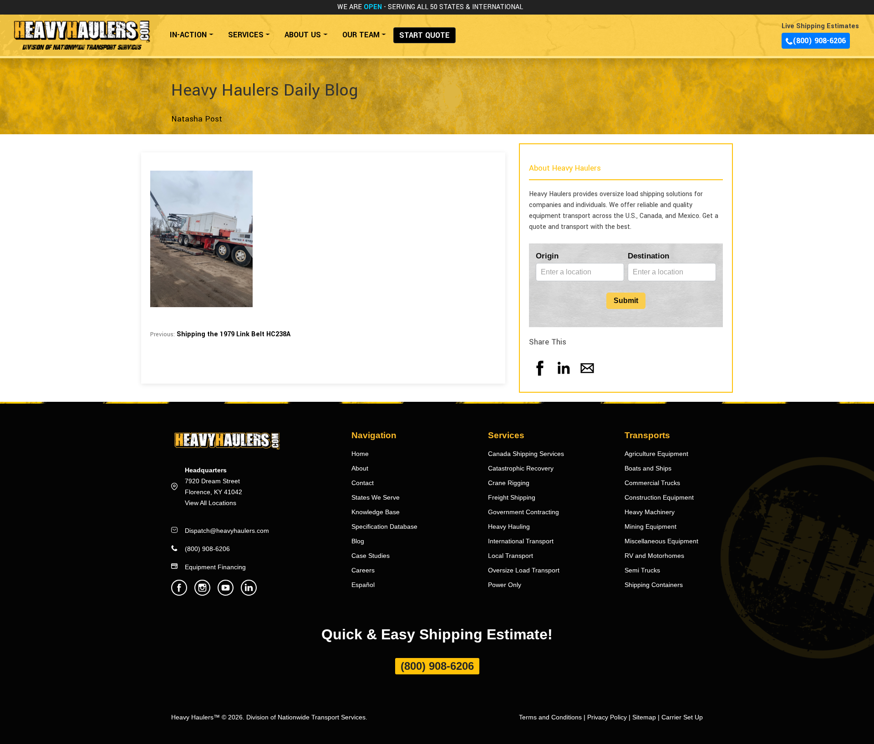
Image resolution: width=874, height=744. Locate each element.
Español (363, 584)
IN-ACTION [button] (188, 35)
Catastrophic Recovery (521, 468)
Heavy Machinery (650, 512)
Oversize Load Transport (523, 570)
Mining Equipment (650, 526)
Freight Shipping (511, 497)
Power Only (504, 584)
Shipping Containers (654, 584)
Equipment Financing (215, 567)
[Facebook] (540, 377)
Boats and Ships (648, 468)
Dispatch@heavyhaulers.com (227, 530)
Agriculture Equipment (656, 453)
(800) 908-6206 (819, 40)
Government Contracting (523, 512)
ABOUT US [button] (303, 35)
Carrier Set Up (682, 717)
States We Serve (375, 497)
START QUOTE (424, 35)
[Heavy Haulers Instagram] (202, 593)
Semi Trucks (642, 570)
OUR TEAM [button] (361, 35)
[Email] (587, 377)
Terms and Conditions (550, 717)
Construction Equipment (659, 497)
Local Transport (510, 555)
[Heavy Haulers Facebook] (179, 593)
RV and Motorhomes (654, 555)
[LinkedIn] (563, 377)
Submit (626, 300)
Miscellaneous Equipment (661, 541)
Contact (362, 482)
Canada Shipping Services (526, 453)
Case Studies (370, 555)
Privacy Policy (607, 717)
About (359, 468)
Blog (357, 541)
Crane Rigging (508, 482)
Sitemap (644, 717)
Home (360, 453)
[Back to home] (81, 30)
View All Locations (210, 502)
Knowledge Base (375, 512)
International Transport (521, 541)
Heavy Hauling (509, 526)
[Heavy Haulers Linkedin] (249, 593)
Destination (648, 256)
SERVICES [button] (246, 35)
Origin (547, 256)
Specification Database (384, 526)
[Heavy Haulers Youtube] (226, 593)
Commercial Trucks (652, 482)
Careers (363, 570)
